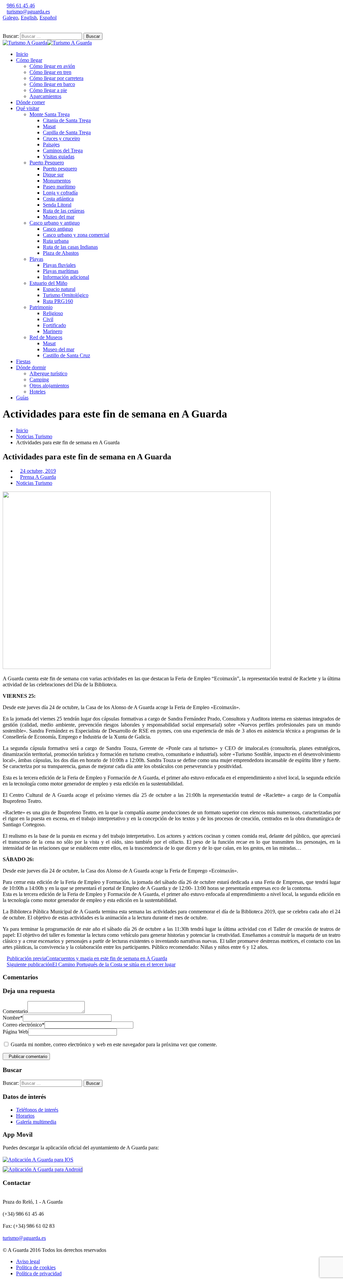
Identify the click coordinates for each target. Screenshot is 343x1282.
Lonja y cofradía (60, 193)
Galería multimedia (36, 1122)
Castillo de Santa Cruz (66, 355)
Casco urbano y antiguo (54, 223)
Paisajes (51, 144)
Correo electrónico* (24, 1025)
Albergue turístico (48, 373)
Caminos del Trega (63, 150)
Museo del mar (58, 217)
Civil (48, 319)
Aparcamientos (45, 96)
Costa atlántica (58, 199)
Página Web (15, 1032)
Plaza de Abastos (61, 253)
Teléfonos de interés (37, 1110)
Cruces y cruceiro (61, 138)
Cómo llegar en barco (52, 84)
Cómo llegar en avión (52, 66)
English (29, 17)
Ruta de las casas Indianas (70, 247)
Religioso (53, 313)
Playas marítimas (60, 271)
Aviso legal (28, 1261)
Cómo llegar (29, 60)
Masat (49, 126)
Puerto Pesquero (46, 162)
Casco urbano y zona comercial (76, 235)
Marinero (52, 331)
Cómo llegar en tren (50, 72)
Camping (39, 379)
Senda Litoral (57, 205)
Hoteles (37, 391)
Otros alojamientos (49, 385)
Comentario (15, 1011)
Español (48, 17)
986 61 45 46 (21, 5)
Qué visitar (27, 108)
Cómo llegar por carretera (56, 78)
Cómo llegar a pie (48, 90)
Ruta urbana (56, 241)
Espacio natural (59, 289)
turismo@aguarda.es (28, 11)
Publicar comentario (28, 1056)
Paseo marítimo (59, 187)
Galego (10, 17)
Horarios (25, 1116)
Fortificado (54, 325)
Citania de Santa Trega (67, 120)
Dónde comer (30, 102)
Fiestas (23, 361)
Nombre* (13, 1018)
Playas (36, 259)
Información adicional (66, 277)
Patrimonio (41, 307)
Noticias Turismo (34, 436)
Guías (22, 397)
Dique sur (53, 174)
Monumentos (57, 180)
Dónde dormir (31, 367)
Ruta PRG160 (58, 301)
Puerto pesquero (60, 168)
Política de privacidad (39, 1273)
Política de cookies (36, 1267)
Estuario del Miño (48, 283)
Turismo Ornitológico (65, 295)
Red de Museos (45, 337)
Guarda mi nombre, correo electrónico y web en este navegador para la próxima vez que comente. (114, 1044)
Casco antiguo (58, 229)
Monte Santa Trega (49, 114)
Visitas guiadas (58, 156)
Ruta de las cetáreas (63, 211)
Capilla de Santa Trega (67, 132)
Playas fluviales (59, 265)
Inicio (22, 54)
